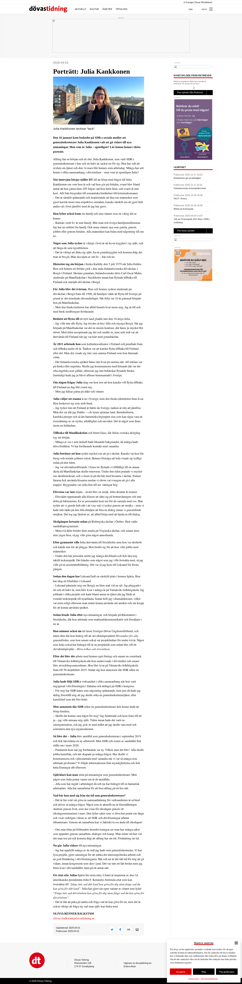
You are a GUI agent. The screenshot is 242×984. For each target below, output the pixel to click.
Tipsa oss (121, 9)
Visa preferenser (226, 971)
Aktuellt (80, 9)
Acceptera (180, 971)
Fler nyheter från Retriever (190, 92)
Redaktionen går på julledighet (187, 178)
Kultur (94, 9)
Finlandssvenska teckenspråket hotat (190, 188)
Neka (203, 971)
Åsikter (107, 9)
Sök (191, 9)
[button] (236, 943)
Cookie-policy (193, 978)
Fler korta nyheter (186, 231)
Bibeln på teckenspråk (183, 209)
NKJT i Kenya (180, 198)
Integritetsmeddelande (209, 978)
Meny (205, 9)
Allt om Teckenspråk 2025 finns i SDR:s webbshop (192, 221)
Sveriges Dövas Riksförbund (198, 2)
